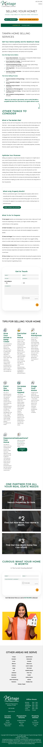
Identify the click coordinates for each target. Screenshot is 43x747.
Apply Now (21, 722)
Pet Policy (21, 725)
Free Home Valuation (12, 207)
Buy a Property (11, 19)
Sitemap (18, 738)
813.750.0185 (39, 1)
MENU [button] (40, 4)
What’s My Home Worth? (29, 19)
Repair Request (7, 724)
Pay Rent (8, 722)
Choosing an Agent (26, 25)
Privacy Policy (25, 738)
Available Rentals (21, 720)
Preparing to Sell (16, 25)
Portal (7, 720)
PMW (24, 736)
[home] (8, 4)
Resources (7, 725)
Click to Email (11, 711)
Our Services (35, 722)
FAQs (21, 724)
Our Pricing (35, 724)
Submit (37, 304)
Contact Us (22, 449)
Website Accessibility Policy (28, 743)
